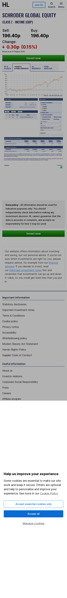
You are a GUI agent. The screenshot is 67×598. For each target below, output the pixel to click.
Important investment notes (18, 309)
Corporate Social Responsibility (20, 381)
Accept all (33, 513)
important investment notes (25, 270)
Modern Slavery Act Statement (20, 343)
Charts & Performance (21, 67)
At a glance (7, 67)
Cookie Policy (49, 493)
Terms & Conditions (13, 315)
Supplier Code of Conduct (17, 355)
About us (7, 370)
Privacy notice (10, 326)
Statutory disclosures (14, 304)
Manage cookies (34, 523)
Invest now (33, 58)
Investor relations (12, 376)
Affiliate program (11, 398)
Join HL (39, 4)
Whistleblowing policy (14, 338)
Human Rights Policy (14, 349)
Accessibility (9, 332)
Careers (6, 393)
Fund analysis (48, 67)
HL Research (36, 67)
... (56, 68)
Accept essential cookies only (33, 504)
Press (5, 387)
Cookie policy (10, 321)
